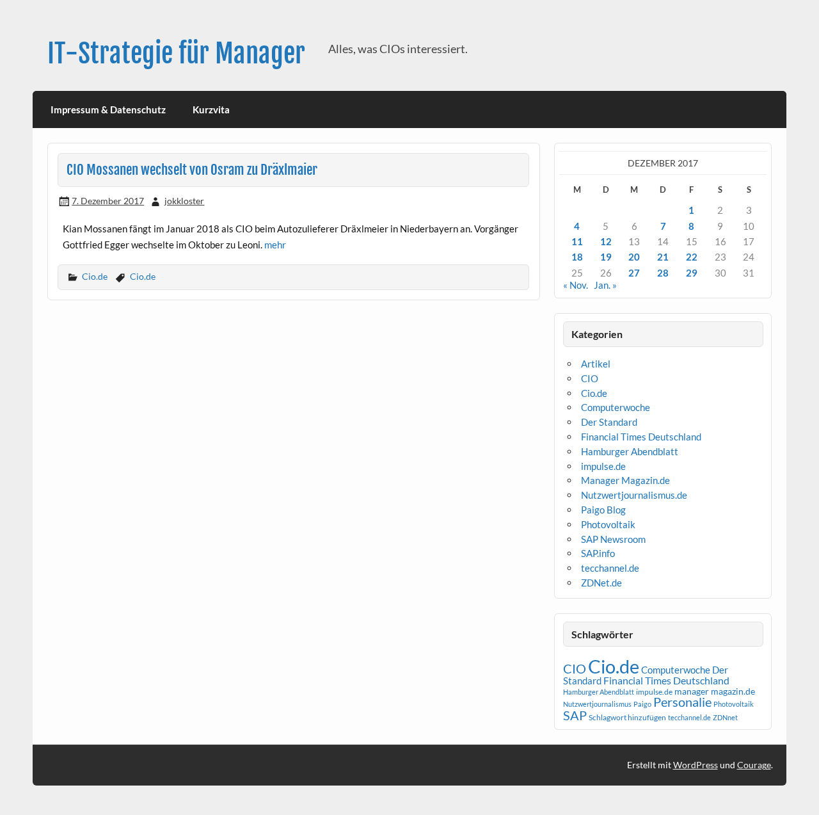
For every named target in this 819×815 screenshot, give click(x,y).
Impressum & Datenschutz (108, 109)
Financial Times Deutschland (641, 436)
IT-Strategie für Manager (176, 53)
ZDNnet (725, 717)
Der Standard (609, 422)
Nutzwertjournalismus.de (634, 495)
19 (606, 256)
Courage (754, 764)
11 (577, 241)
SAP (575, 715)
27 (634, 272)
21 (663, 256)
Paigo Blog (603, 509)
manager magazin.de (714, 691)
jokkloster (184, 200)
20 (634, 256)
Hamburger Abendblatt (629, 451)
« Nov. (575, 285)
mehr (275, 244)
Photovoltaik (608, 524)
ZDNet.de (601, 582)
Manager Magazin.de (625, 480)
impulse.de (603, 466)
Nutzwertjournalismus (597, 704)
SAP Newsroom (613, 539)
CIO (589, 378)
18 (577, 256)
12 (606, 241)
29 (691, 272)
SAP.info (598, 553)
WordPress (695, 764)
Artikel (595, 363)
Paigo (642, 704)
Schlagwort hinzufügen (627, 717)
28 (663, 272)
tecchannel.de (610, 568)
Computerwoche (615, 407)
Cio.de (94, 276)
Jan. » (605, 285)
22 (691, 256)
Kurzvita (211, 109)
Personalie (682, 701)
